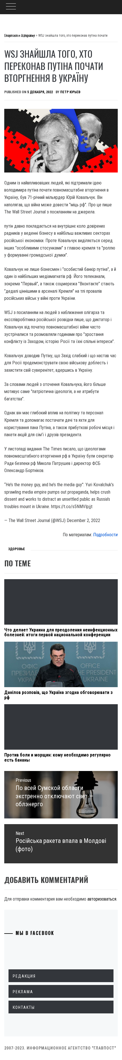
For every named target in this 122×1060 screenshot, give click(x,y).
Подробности (105, 534)
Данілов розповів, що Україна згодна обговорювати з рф (58, 695)
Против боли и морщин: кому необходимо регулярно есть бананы (57, 757)
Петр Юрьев (70, 92)
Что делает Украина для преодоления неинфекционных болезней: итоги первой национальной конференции (60, 632)
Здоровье (16, 549)
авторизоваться (101, 899)
